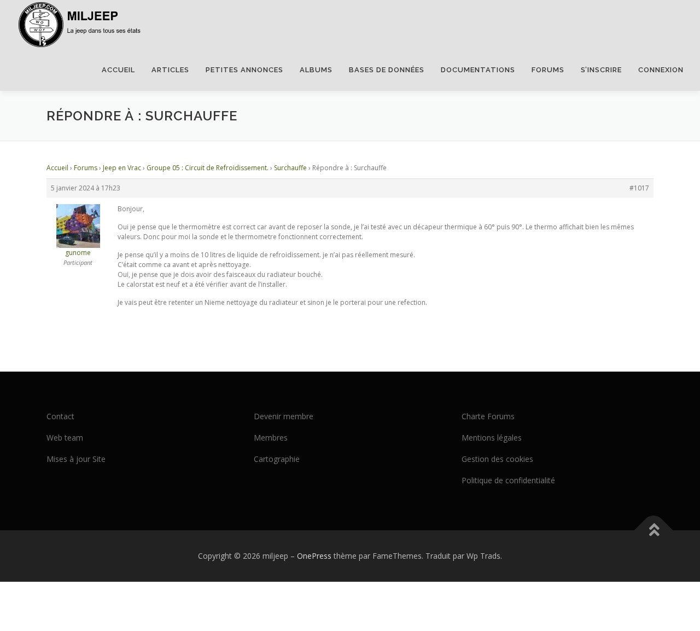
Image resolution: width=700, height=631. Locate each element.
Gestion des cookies (497, 459)
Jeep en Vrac (122, 167)
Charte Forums (488, 416)
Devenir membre (283, 416)
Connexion (661, 70)
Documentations (478, 70)
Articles (170, 70)
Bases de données (386, 70)
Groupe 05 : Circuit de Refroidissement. (208, 167)
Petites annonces (244, 70)
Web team (64, 437)
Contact (60, 416)
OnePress (314, 556)
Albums (316, 70)
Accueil (118, 70)
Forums (548, 70)
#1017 (639, 188)
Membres (271, 437)
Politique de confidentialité (508, 480)
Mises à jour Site (76, 459)
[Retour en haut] (653, 530)
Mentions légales (492, 437)
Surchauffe (290, 167)
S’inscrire (601, 70)
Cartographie (277, 459)
